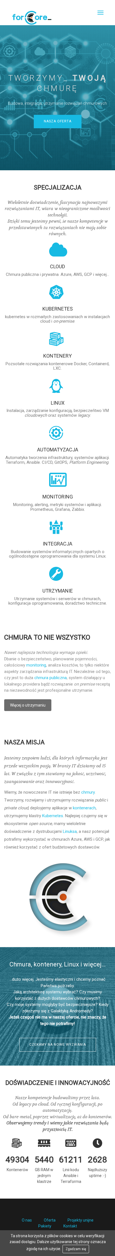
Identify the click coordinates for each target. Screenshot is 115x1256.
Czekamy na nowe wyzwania (57, 1045)
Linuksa (70, 831)
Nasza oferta (57, 121)
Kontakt (70, 1226)
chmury (88, 792)
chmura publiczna (50, 677)
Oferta (50, 1220)
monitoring (36, 665)
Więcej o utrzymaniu (27, 705)
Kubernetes (52, 815)
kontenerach (84, 807)
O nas (27, 1220)
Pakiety (44, 1226)
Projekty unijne (81, 1220)
